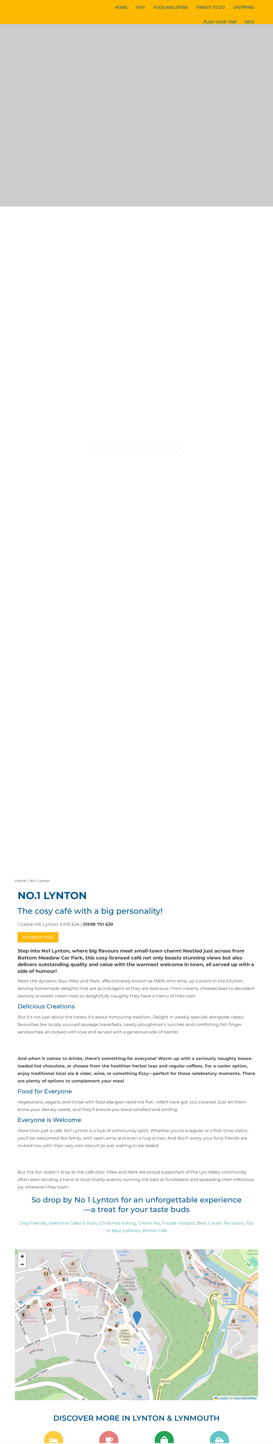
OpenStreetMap (245, 1398)
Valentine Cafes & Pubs (73, 1223)
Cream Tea (149, 1223)
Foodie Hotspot (178, 1223)
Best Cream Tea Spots (220, 1223)
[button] (22, 1256)
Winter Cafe (154, 1230)
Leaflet (223, 1398)
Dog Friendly (33, 1223)
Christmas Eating (117, 1223)
